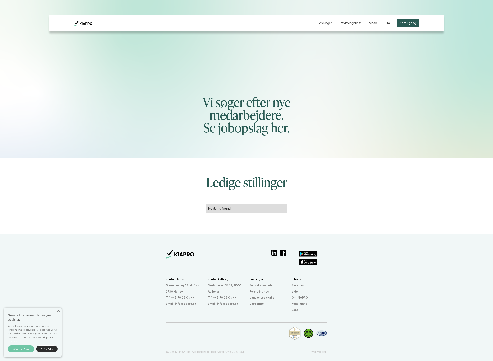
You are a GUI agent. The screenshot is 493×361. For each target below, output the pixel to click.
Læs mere (13, 341)
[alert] (33, 332)
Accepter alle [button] (21, 348)
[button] (325, 23)
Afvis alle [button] (47, 348)
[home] (83, 23)
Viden (373, 23)
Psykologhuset (350, 23)
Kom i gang (408, 23)
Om (387, 23)
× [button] (58, 311)
